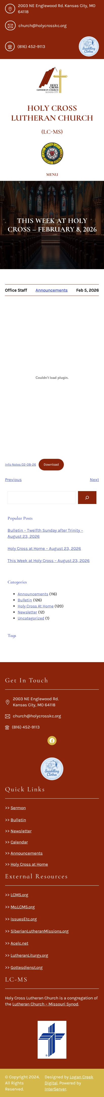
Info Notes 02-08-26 (20, 464)
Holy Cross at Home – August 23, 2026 (44, 548)
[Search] (87, 497)
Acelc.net (19, 943)
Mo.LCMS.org (23, 906)
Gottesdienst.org (27, 967)
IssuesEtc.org (24, 918)
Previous (13, 479)
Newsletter (27, 612)
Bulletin (25, 600)
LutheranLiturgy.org (29, 955)
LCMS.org (19, 894)
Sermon (18, 807)
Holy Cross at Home (29, 864)
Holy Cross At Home (36, 606)
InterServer (55, 1088)
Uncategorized (31, 618)
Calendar (19, 842)
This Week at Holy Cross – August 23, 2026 (49, 560)
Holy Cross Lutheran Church (52, 113)
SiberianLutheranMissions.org (40, 931)
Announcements (52, 290)
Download (51, 464)
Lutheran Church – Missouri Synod (45, 1003)
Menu (52, 174)
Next (94, 479)
